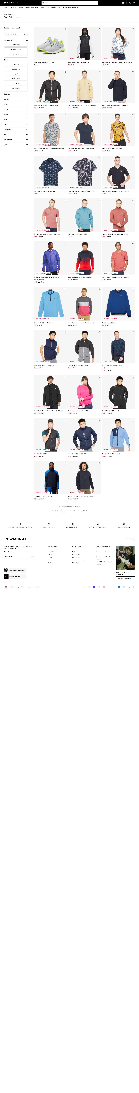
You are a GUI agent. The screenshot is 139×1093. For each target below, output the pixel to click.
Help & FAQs (51, 552)
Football (6, 8)
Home (5, 14)
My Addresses (76, 554)
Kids (59, 8)
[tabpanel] (20, 556)
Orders (50, 560)
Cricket (53, 8)
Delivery (50, 554)
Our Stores (51, 563)
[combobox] (70, 3)
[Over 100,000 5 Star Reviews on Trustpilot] (20, 525)
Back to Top (129, 539)
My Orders (75, 552)
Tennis (42, 8)
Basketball (34, 8)
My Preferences (76, 557)
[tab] (6, 551)
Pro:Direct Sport (35, 587)
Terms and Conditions (77, 560)
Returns (50, 557)
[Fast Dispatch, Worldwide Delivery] (98, 525)
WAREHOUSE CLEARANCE (71, 8)
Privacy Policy (75, 563)
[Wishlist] (65, 29)
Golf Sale (10, 14)
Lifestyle (21, 8)
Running (13, 8)
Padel (48, 8)
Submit (33, 556)
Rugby (27, 8)
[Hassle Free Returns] (49, 525)
